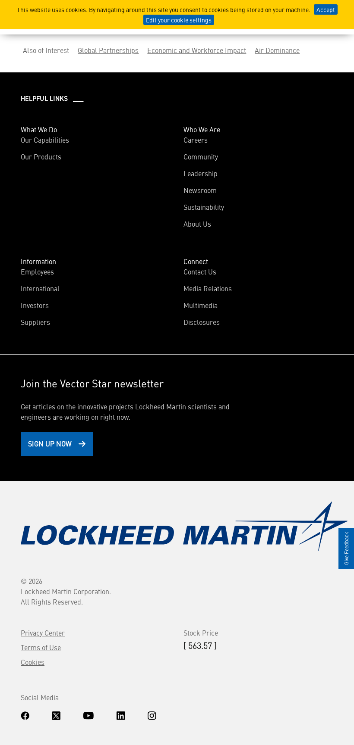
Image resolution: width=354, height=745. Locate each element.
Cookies (32, 662)
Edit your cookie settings (179, 20)
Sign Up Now (50, 443)
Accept (325, 9)
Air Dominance (277, 50)
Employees (37, 271)
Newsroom (200, 190)
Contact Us (199, 271)
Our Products (41, 156)
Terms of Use (41, 647)
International (40, 288)
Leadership (200, 173)
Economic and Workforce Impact (196, 50)
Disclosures (201, 322)
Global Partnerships (108, 50)
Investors (35, 305)
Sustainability (203, 207)
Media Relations (207, 288)
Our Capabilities (45, 139)
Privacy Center (43, 632)
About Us (197, 223)
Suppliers (35, 322)
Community (200, 156)
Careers (195, 139)
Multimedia (200, 305)
